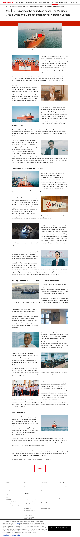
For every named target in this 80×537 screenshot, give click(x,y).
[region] (40, 528)
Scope (17, 6)
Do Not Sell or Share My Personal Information (59, 528)
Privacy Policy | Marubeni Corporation (13, 533)
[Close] (77, 528)
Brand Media (12, 6)
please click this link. (40, 49)
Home (7, 6)
